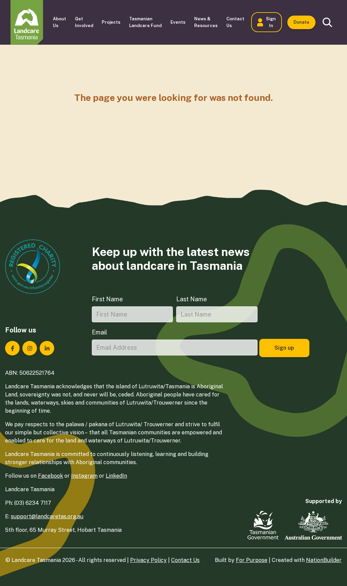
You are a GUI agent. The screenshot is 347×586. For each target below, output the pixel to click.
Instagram (84, 476)
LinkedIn (116, 476)
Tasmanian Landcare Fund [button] (145, 22)
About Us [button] (59, 22)
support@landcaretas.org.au (47, 516)
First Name (107, 299)
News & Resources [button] (206, 22)
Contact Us (185, 560)
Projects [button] (111, 22)
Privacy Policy (148, 560)
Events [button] (177, 22)
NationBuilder (324, 560)
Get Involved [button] (84, 22)
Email (99, 332)
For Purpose (251, 560)
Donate (301, 22)
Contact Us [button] (235, 22)
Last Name (191, 299)
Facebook (50, 476)
